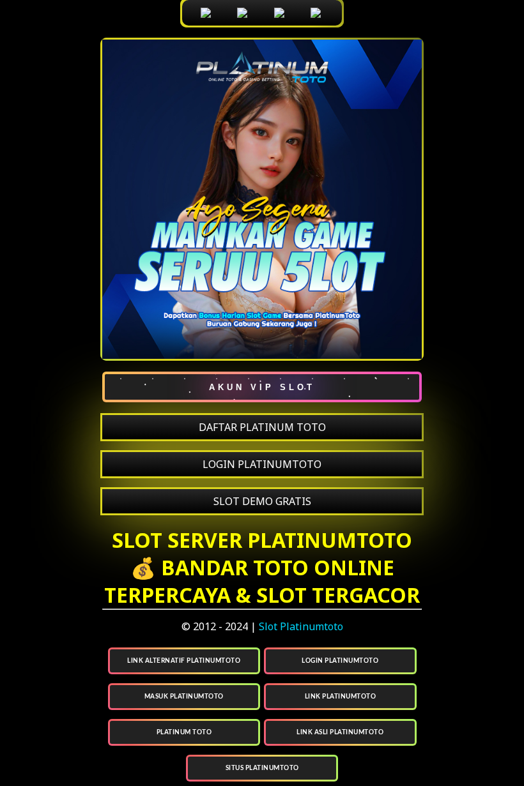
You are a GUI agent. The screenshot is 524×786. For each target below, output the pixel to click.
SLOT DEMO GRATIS (262, 501)
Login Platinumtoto (340, 661)
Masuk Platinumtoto (184, 696)
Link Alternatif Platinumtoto (183, 661)
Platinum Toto (184, 732)
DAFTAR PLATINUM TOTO (262, 427)
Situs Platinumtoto (262, 768)
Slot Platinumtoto (301, 626)
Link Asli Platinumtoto (340, 732)
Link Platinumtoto (340, 696)
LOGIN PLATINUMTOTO (262, 464)
